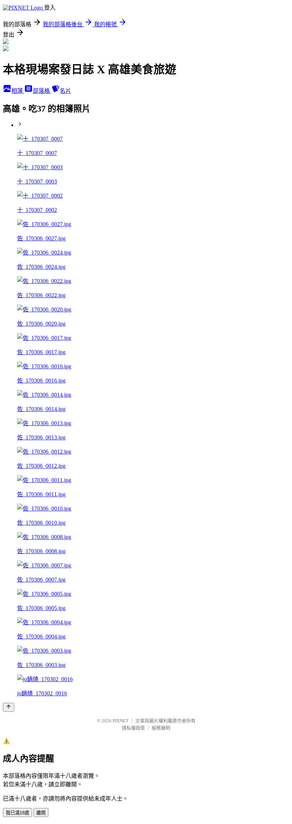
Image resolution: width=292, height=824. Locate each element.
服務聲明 (161, 728)
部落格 (42, 91)
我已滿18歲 (17, 812)
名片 (65, 91)
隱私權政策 (133, 728)
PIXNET (121, 720)
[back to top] (8, 707)
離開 (41, 812)
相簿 (17, 91)
